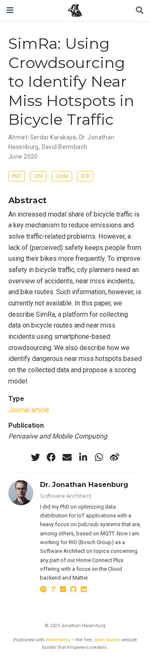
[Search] (139, 10)
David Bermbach (65, 147)
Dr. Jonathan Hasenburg (84, 484)
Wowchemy (58, 640)
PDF (16, 176)
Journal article (28, 410)
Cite (38, 176)
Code (61, 176)
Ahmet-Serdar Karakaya (42, 137)
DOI (85, 176)
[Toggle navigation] (10, 10)
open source (107, 640)
